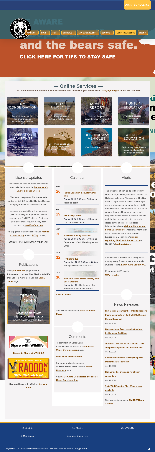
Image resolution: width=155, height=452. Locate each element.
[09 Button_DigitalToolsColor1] (28, 287)
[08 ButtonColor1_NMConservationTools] (22, 98)
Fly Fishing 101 (71, 259)
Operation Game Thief (77, 436)
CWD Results (112, 275)
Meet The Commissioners (69, 356)
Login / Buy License (137, 4)
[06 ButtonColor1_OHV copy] (96, 129)
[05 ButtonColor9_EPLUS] (59, 129)
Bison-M (142, 33)
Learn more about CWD (133, 265)
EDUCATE (106, 33)
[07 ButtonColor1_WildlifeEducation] (133, 129)
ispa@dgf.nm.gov (110, 90)
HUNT (43, 33)
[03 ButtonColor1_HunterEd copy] (133, 98)
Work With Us (127, 428)
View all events (64, 294)
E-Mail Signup (27, 436)
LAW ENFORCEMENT (87, 33)
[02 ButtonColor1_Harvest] (96, 98)
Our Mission (77, 428)
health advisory (123, 244)
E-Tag (35, 235)
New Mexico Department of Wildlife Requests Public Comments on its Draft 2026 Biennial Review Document (126, 315)
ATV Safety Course (72, 216)
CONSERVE (67, 33)
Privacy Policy (73, 449)
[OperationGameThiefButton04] (22, 129)
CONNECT (30, 33)
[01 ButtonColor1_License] (59, 98)
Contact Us (27, 428)
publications (18, 270)
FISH (54, 33)
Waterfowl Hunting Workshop (77, 235)
